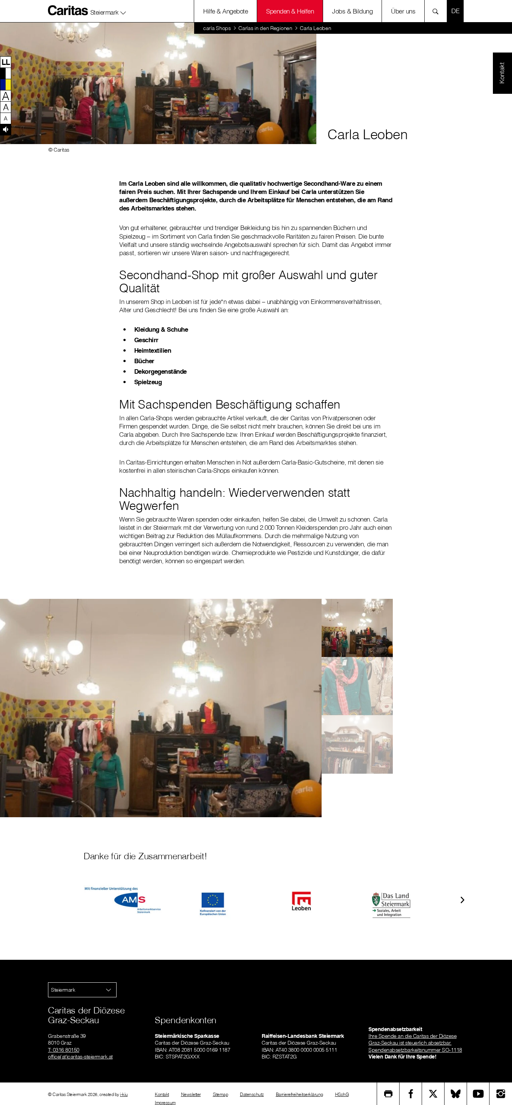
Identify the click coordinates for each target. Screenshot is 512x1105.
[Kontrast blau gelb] (5, 84)
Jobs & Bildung (352, 11)
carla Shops (217, 28)
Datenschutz (252, 1094)
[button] (108, 11)
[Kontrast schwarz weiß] (5, 73)
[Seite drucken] (388, 1093)
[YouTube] (478, 1093)
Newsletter (191, 1094)
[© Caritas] (357, 628)
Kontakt (162, 1094)
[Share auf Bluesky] (456, 1093)
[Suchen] (437, 11)
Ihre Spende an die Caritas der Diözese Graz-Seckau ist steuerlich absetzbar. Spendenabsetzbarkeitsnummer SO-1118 (415, 1043)
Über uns (403, 11)
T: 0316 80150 (63, 1049)
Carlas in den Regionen (265, 28)
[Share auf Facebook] (411, 1093)
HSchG (342, 1094)
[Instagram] (501, 1093)
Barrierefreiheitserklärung (299, 1094)
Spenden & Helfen (290, 11)
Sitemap (220, 1094)
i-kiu (124, 1094)
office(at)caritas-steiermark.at (80, 1056)
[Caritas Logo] (68, 10)
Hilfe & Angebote (225, 11)
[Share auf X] (433, 1093)
